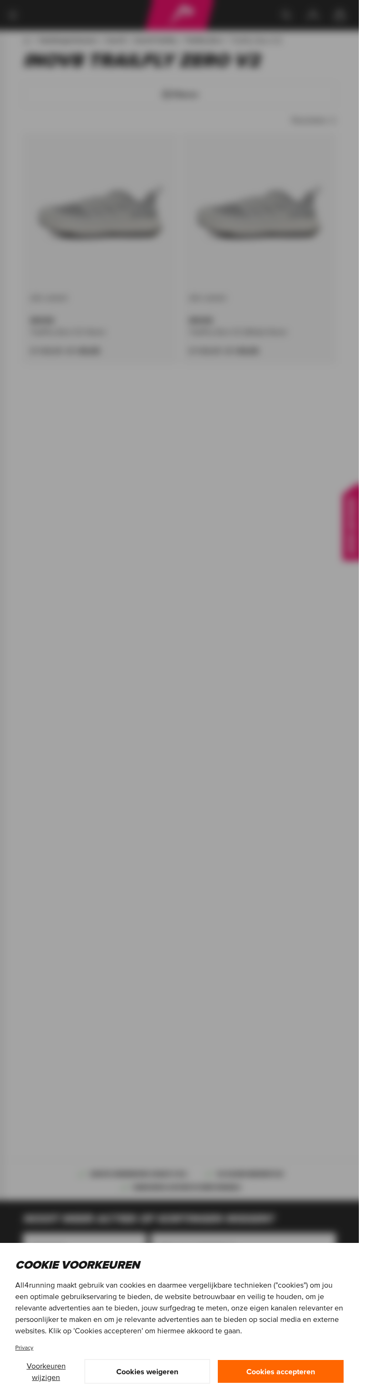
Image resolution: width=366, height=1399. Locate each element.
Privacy (24, 1347)
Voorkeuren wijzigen (46, 1371)
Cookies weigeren (147, 1371)
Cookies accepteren (280, 1371)
